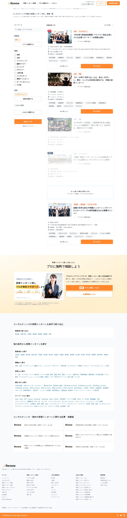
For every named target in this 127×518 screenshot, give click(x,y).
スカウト (54, 3)
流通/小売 (76, 374)
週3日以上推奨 (57, 385)
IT (15, 374)
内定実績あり (56, 390)
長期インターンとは (81, 478)
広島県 (83, 354)
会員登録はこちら (89, 294)
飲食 (16, 377)
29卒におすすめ (46, 388)
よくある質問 (104, 482)
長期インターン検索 (29, 3)
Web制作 (63, 406)
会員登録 (4, 494)
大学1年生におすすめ (70, 385)
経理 (38, 404)
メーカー (69, 374)
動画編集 (93, 399)
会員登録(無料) (113, 3)
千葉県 (40, 354)
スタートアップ (79, 390)
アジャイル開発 (71, 399)
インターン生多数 (45, 390)
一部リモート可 (28, 385)
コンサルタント (72, 366)
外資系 (88, 404)
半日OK (92, 388)
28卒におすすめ (57, 388)
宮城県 (23, 354)
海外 (50, 334)
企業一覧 (4, 492)
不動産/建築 (83, 374)
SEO (98, 399)
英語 (92, 404)
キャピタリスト (28, 406)
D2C (35, 401)
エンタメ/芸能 (39, 377)
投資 (96, 404)
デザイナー (55, 366)
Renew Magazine (7, 499)
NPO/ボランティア (60, 377)
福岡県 (45, 334)
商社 (59, 374)
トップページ (5, 478)
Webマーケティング (40, 406)
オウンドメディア (20, 401)
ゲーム (107, 374)
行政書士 (33, 404)
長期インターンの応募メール (83, 499)
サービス (77, 377)
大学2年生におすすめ (84, 385)
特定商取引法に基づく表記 (45, 507)
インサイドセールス (54, 401)
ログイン (101, 3)
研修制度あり (27, 390)
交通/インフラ (49, 377)
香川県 (88, 354)
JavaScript (37, 399)
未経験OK (99, 388)
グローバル (18, 390)
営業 (16, 366)
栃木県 (51, 354)
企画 (20, 366)
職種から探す (30, 480)
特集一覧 (29, 494)
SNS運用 (62, 399)
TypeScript (44, 399)
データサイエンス (104, 404)
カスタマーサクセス (68, 401)
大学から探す (30, 490)
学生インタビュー (7, 490)
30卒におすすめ (35, 388)
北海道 (17, 354)
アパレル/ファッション (26, 377)
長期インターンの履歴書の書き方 (85, 497)
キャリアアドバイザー (22, 404)
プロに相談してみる (89, 288)
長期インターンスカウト (8, 487)
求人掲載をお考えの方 (90, 1)
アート (64, 404)
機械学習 (30, 401)
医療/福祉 (91, 374)
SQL (68, 406)
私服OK (70, 390)
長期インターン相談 (7, 485)
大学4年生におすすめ (21, 388)
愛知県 (35, 334)
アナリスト (18, 406)
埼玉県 (45, 354)
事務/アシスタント (84, 366)
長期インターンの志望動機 (83, 494)
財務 (42, 404)
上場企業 (96, 390)
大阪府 (29, 334)
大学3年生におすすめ (99, 385)
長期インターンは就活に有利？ (84, 490)
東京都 (17, 334)
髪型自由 (64, 390)
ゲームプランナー (54, 404)
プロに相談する (44, 3)
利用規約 (4, 507)
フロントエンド (80, 401)
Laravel (30, 399)
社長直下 (35, 390)
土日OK (86, 388)
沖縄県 (106, 354)
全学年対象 (18, 385)
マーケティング (28, 366)
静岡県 (40, 334)
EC (39, 401)
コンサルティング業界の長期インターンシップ (52, 8)
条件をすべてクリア (28, 126)
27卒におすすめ (68, 388)
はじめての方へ (6, 480)
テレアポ (44, 401)
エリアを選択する (28, 44)
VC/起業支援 (99, 374)
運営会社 (102, 478)
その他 (107, 366)
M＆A (79, 399)
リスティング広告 (53, 406)
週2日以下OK (48, 385)
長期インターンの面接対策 (83, 492)
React (51, 399)
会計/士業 (70, 377)
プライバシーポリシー (14, 507)
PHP (25, 399)
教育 (51, 374)
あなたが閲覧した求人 (88, 4)
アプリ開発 (99, 401)
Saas (46, 404)
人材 (19, 374)
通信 (63, 374)
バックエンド (90, 401)
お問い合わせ (104, 485)
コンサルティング (27, 374)
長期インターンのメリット (83, 482)
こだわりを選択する (28, 112)
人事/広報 (63, 366)
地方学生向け (78, 388)
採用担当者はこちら (105, 480)
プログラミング (72, 404)
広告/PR (36, 374)
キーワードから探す (32, 487)
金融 (55, 374)
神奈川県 (23, 334)
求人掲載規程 (33, 507)
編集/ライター (38, 366)
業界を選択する (28, 99)
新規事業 (105, 388)
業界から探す (30, 482)
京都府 (61, 354)
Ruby (16, 399)
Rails (21, 399)
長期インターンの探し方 (82, 480)
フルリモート (38, 385)
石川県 (78, 354)
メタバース (81, 404)
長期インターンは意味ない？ (83, 487)
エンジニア (47, 366)
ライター (53, 490)
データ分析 (85, 399)
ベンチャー (88, 390)
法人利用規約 (24, 507)
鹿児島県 (99, 354)
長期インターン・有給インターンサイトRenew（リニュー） (26, 8)
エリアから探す (31, 478)
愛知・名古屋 (54, 482)
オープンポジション (97, 366)
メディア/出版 (44, 374)
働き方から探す (31, 485)
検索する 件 (28, 122)
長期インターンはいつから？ (83, 485)
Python (56, 399)
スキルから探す (31, 492)
